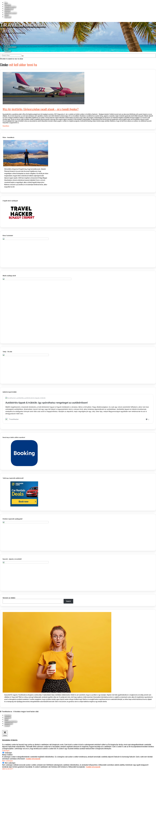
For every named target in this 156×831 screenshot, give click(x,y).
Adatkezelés (8, 723)
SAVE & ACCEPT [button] (7, 769)
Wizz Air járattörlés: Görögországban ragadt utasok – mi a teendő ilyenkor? (41, 109)
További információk (33, 759)
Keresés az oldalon (9, 598)
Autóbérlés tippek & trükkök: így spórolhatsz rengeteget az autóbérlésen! (46, 402)
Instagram (7, 717)
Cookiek (7, 725)
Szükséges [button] (5, 751)
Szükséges (8, 753)
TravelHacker (23, 25)
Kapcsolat (7, 17)
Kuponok (7, 11)
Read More (6, 126)
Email (6, 719)
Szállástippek (8, 9)
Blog (5, 3)
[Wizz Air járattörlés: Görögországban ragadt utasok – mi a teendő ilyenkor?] (43, 104)
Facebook (7, 715)
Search (68, 601)
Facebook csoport (10, 13)
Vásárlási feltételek (10, 721)
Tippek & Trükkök (10, 7)
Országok (7, 5)
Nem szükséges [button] (7, 761)
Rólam (6, 15)
